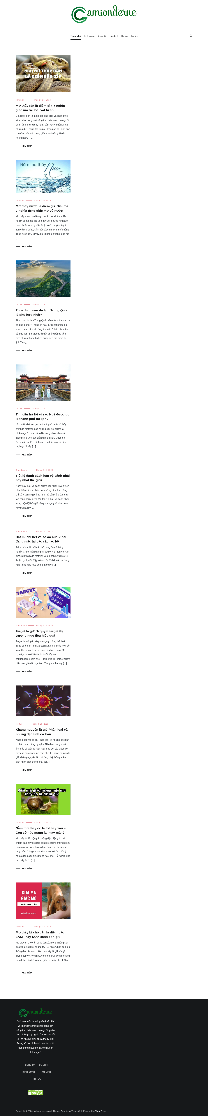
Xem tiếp (27, 146)
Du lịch (124, 36)
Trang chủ (76, 36)
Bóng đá (102, 36)
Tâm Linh (113, 36)
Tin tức (134, 36)
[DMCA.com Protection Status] (35, 1092)
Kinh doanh (89, 36)
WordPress (100, 1111)
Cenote (64, 1111)
